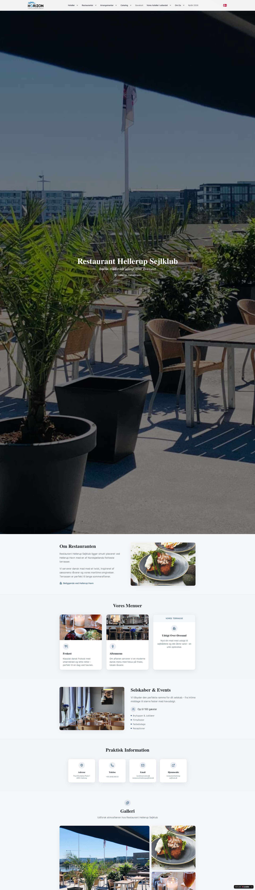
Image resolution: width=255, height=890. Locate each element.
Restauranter (87, 5)
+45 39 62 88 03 (112, 777)
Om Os (178, 5)
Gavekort (139, 5)
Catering (124, 5)
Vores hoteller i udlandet (157, 5)
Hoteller (71, 5)
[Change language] (225, 5)
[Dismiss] (251, 886)
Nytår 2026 (193, 5)
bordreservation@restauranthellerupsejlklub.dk (143, 777)
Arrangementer (106, 5)
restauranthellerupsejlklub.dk (173, 777)
